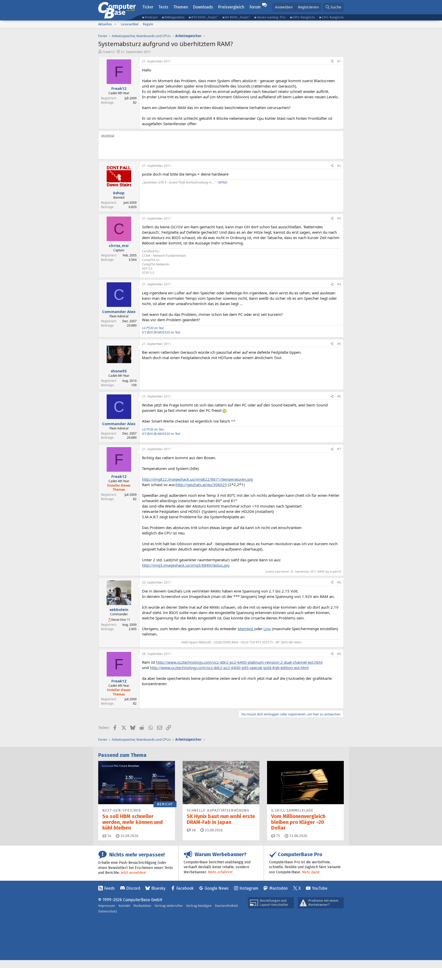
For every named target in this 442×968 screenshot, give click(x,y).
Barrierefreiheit (226, 906)
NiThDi (222, 182)
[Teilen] (332, 61)
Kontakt (124, 906)
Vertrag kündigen (199, 906)
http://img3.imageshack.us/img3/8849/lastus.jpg (185, 565)
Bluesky (158, 888)
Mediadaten (142, 906)
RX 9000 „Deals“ (237, 17)
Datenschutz (107, 911)
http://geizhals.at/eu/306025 (201, 484)
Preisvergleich (231, 7)
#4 (339, 284)
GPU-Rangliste (304, 17)
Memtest (246, 628)
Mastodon (278, 888)
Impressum (106, 906)
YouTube (319, 888)
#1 (339, 61)
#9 (339, 654)
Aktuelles (105, 24)
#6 (339, 396)
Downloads (203, 7)
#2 (339, 166)
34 (108, 836)
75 (277, 836)
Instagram (248, 888)
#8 (339, 582)
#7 (339, 449)
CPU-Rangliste (333, 17)
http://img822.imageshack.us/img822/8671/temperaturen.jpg (197, 479)
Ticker (147, 7)
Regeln (148, 24)
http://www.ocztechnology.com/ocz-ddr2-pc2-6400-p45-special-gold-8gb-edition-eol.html (229, 667)
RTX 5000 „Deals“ (204, 17)
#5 (339, 344)
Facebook (185, 888)
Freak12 (108, 51)
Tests (163, 7)
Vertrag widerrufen (168, 906)
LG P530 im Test (153, 328)
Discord (133, 888)
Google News (217, 888)
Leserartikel (130, 24)
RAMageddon (174, 17)
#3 (339, 218)
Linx (267, 628)
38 (193, 830)
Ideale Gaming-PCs (271, 17)
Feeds (109, 888)
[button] (115, 24)
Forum (255, 7)
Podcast (151, 17)
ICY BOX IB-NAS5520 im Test (161, 332)
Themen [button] (180, 7)
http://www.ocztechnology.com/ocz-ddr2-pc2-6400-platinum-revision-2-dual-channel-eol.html (239, 662)
